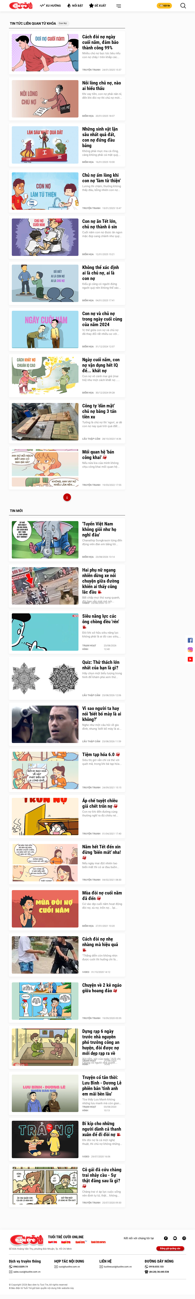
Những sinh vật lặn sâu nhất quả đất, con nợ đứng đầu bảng (100, 137)
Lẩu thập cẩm (91, 438)
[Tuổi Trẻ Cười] (184, 1238)
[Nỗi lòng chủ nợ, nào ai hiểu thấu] (45, 99)
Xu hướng (53, 5)
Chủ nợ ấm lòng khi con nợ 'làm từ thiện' (101, 177)
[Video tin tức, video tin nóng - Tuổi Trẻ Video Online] (82, 1241)
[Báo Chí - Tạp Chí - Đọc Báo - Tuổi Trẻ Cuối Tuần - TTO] (67, 1241)
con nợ (63, 23)
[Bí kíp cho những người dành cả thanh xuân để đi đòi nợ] (45, 1139)
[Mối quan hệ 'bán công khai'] (45, 468)
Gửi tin (166, 5)
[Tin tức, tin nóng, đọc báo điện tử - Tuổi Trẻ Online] (53, 1241)
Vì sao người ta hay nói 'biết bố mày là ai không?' (101, 714)
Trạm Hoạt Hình (89, 647)
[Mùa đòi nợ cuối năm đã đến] (45, 909)
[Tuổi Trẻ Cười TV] (175, 1238)
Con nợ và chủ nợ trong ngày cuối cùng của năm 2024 (102, 319)
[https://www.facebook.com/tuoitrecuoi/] (166, 1238)
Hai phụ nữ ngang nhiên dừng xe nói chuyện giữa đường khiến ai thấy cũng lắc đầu (100, 581)
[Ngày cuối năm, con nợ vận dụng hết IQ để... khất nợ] (45, 375)
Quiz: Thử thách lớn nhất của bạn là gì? (100, 664)
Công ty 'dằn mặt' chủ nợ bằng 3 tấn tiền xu (99, 411)
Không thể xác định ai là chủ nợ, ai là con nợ (100, 273)
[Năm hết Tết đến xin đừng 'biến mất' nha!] (45, 863)
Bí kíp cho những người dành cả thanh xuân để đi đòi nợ (101, 1129)
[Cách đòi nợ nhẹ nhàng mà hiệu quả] (45, 955)
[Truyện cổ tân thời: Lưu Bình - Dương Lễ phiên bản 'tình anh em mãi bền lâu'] (45, 1093)
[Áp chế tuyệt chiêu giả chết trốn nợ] (45, 816)
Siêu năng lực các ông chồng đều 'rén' (100, 618)
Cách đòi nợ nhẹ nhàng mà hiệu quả (100, 941)
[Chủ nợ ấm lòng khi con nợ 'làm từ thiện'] (45, 191)
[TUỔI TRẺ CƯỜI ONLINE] (26, 1240)
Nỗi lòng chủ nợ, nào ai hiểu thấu (101, 85)
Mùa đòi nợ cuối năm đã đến (102, 895)
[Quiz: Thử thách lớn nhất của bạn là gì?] (45, 678)
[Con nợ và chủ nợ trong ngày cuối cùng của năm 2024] (45, 329)
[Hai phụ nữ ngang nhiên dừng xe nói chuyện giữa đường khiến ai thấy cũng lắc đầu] (45, 586)
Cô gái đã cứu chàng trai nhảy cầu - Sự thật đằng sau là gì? (101, 1175)
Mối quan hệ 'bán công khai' (98, 454)
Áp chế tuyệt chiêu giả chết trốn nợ (99, 803)
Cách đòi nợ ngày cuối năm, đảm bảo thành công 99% (100, 42)
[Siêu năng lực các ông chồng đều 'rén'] (45, 632)
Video (85, 603)
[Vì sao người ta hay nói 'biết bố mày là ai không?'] (45, 724)
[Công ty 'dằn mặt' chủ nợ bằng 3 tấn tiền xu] (45, 422)
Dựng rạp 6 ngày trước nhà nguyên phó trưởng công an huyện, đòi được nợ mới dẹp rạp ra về (100, 1042)
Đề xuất (100, 5)
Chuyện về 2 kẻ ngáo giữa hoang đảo (101, 987)
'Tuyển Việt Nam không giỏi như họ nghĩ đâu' (99, 529)
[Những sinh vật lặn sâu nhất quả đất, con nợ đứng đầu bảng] (45, 145)
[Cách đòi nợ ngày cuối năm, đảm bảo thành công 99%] (45, 53)
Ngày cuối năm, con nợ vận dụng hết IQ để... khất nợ (101, 365)
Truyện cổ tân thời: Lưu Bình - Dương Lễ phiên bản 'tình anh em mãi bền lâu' (101, 1086)
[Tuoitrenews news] (98, 1241)
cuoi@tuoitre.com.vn (69, 1266)
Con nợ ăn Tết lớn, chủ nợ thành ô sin (99, 224)
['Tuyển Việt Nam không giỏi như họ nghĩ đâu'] (45, 540)
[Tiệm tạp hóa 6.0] (45, 770)
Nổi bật (77, 5)
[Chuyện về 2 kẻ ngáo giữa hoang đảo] (45, 1001)
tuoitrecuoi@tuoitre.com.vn (118, 1266)
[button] (118, 6)
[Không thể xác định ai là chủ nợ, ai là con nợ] (45, 283)
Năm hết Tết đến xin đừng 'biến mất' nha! (101, 849)
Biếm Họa (88, 115)
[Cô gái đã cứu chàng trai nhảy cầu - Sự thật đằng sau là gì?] (45, 1185)
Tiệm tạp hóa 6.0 (99, 754)
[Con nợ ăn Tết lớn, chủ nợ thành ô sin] (45, 237)
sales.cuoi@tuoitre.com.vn (27, 1272)
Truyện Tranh (91, 69)
